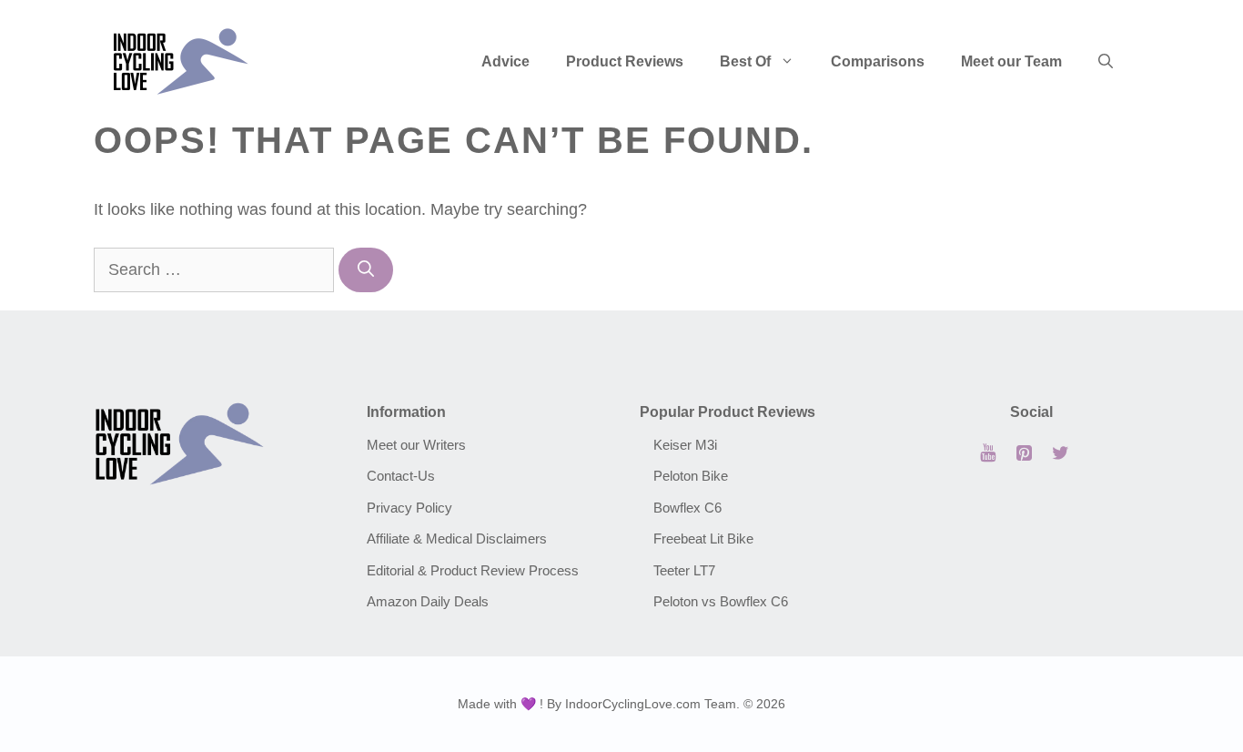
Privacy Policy (409, 507)
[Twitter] (1060, 453)
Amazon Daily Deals (428, 601)
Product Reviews (624, 61)
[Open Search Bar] (1105, 62)
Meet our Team (1011, 61)
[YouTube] (987, 453)
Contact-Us (401, 475)
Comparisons (878, 61)
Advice (505, 61)
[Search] (366, 270)
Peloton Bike (690, 475)
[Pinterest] (1024, 453)
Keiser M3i (685, 444)
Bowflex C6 (687, 507)
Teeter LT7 (684, 570)
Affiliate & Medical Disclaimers (457, 538)
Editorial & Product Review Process (473, 570)
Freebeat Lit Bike (703, 538)
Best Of (745, 61)
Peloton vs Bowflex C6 (720, 601)
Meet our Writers (416, 444)
